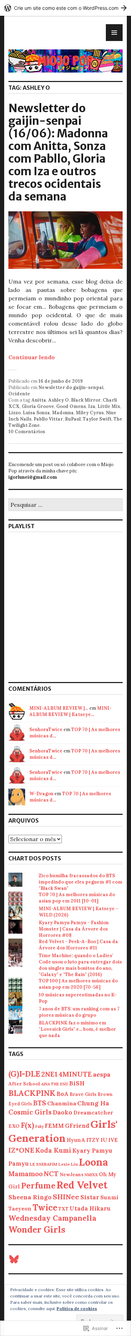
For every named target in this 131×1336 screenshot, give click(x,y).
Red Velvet (82, 1185)
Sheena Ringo (30, 1197)
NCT (51, 1174)
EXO (14, 1126)
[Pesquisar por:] (65, 505)
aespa (101, 1074)
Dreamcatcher (93, 1112)
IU (104, 1139)
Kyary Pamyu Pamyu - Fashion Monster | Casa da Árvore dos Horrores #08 (74, 929)
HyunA (76, 1140)
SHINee (66, 1196)
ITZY (93, 1140)
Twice (44, 1207)
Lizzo (14, 413)
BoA (62, 1094)
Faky (39, 1126)
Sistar (89, 1197)
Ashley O (58, 400)
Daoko (62, 1112)
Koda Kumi (53, 1150)
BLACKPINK (32, 1093)
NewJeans (71, 1174)
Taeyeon (19, 1208)
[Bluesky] (14, 1259)
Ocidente (19, 394)
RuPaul (73, 419)
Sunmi (109, 1197)
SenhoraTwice (46, 729)
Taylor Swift (97, 419)
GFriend (77, 1126)
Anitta (38, 400)
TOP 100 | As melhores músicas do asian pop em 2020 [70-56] (78, 984)
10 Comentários (26, 432)
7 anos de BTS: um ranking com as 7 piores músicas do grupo (79, 1012)
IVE (113, 1140)
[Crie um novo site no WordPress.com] (65, 8)
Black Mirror (86, 400)
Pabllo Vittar (48, 419)
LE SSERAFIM (43, 1164)
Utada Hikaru (90, 1208)
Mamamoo (25, 1174)
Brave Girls (83, 1094)
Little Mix (108, 406)
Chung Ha (93, 1103)
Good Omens (71, 406)
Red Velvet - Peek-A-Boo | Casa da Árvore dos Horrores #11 (78, 945)
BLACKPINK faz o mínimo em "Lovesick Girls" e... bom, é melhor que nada (77, 1029)
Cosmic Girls (30, 1112)
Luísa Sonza (36, 413)
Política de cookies (77, 1308)
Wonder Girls (36, 1229)
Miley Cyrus (90, 413)
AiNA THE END (54, 1084)
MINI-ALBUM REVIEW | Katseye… (70, 711)
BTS (39, 1103)
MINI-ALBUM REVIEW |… (58, 708)
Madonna (63, 413)
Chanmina (61, 1103)
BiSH (77, 1083)
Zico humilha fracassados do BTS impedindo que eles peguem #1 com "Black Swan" (80, 882)
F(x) (27, 1125)
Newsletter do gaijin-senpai (70, 387)
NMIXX (91, 1174)
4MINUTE (75, 1074)
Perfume (38, 1185)
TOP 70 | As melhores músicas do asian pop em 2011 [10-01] (77, 898)
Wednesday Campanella (52, 1218)
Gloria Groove (38, 406)
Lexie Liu (68, 1164)
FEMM (54, 1126)
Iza (91, 406)
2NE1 (49, 1074)
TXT (63, 1209)
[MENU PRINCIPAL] (114, 32)
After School (24, 1084)
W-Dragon (41, 794)
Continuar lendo (31, 357)
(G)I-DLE (24, 1074)
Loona (93, 1162)
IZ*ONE (21, 1150)
